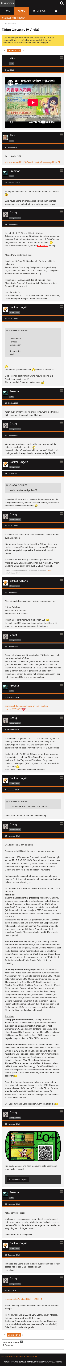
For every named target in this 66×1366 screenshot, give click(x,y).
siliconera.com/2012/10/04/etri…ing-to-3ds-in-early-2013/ (31, 162)
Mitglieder (39, 11)
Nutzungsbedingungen (13, 1356)
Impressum (31, 1356)
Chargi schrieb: (18, 330)
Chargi (49, 570)
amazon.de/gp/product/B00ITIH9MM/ (22, 1299)
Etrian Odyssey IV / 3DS (20, 30)
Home (7, 11)
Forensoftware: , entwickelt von (33, 1362)
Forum (21, 11)
